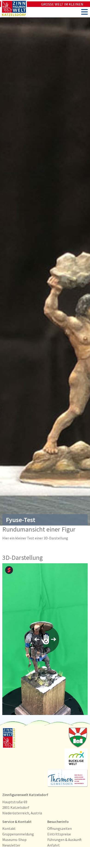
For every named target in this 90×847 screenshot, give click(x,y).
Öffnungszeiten (59, 828)
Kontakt (9, 828)
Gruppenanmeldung (18, 834)
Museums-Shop (14, 839)
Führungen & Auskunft (64, 839)
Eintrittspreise (59, 834)
